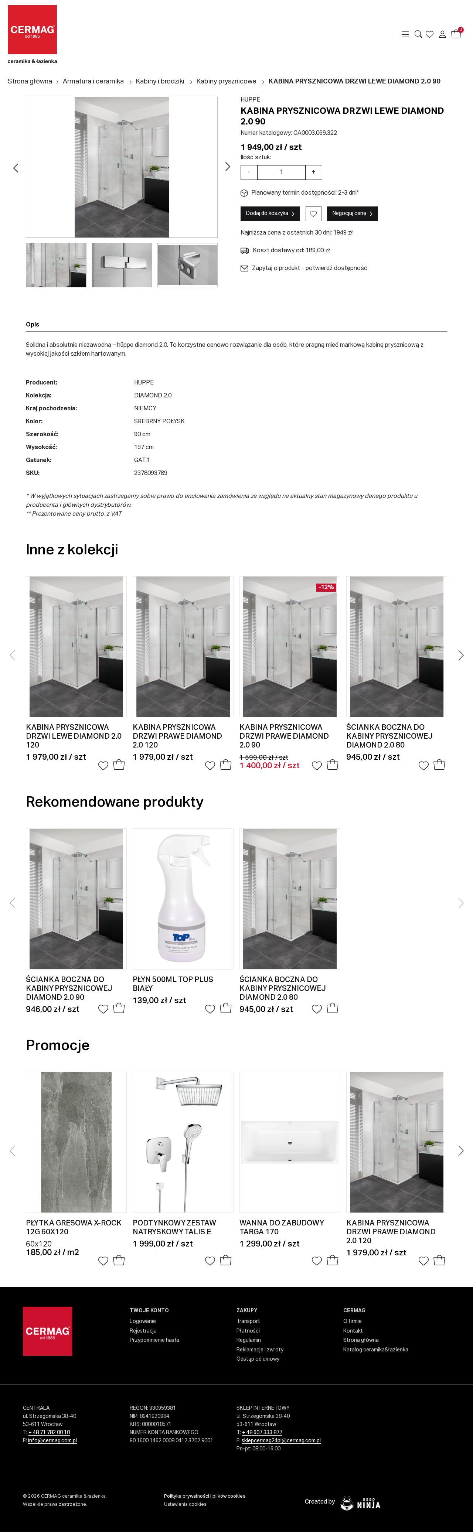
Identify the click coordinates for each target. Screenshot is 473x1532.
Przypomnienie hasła (154, 1340)
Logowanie (143, 1321)
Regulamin (248, 1340)
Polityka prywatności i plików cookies (204, 1496)
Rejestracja (143, 1331)
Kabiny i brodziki (160, 81)
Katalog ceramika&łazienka (375, 1350)
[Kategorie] (405, 34)
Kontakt (353, 1331)
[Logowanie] (442, 34)
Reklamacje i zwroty (259, 1350)
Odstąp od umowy (257, 1359)
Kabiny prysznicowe (226, 81)
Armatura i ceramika (93, 81)
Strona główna (30, 81)
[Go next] (227, 167)
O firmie (352, 1321)
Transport (248, 1321)
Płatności (248, 1331)
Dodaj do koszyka (267, 213)
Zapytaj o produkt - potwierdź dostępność (309, 268)
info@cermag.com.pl (52, 1440)
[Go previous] (15, 167)
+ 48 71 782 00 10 (49, 1432)
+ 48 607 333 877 (262, 1432)
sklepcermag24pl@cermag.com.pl (281, 1440)
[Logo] (61, 34)
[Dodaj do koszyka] (119, 766)
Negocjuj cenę (349, 213)
